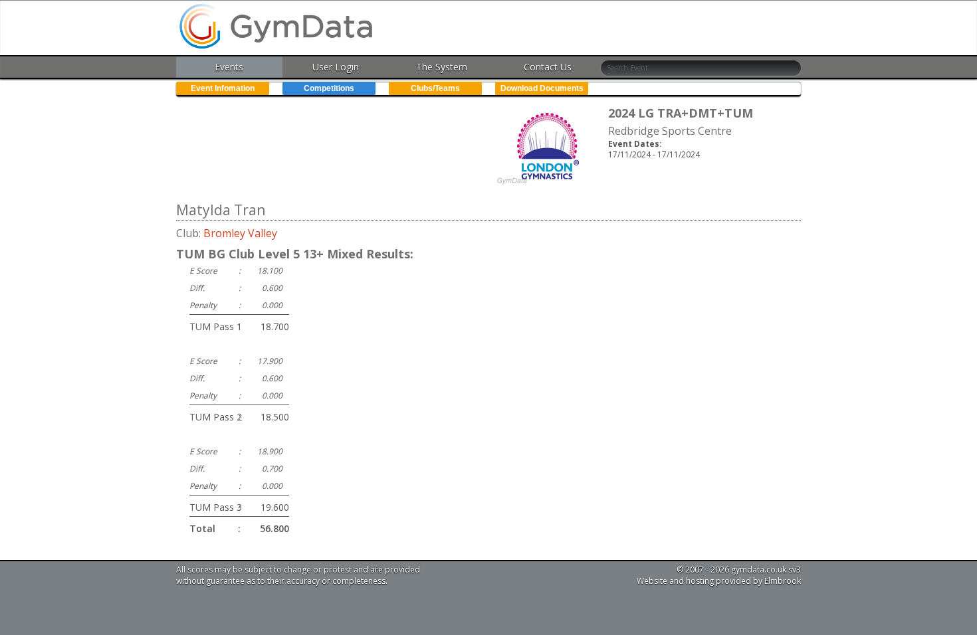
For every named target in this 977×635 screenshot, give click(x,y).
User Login (335, 66)
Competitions (329, 88)
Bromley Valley (240, 233)
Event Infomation (223, 88)
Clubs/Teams (435, 88)
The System (441, 66)
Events (229, 66)
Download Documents (542, 88)
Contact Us (548, 66)
